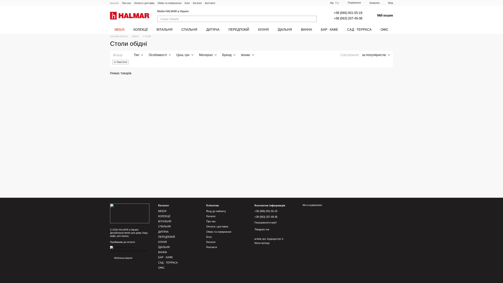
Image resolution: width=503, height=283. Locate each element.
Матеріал (206, 55)
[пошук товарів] (313, 19)
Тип (136, 55)
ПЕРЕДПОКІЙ (239, 29)
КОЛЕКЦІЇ (140, 29)
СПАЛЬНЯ (189, 29)
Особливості (158, 55)
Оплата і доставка (144, 3)
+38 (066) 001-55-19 (348, 13)
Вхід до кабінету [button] (216, 211)
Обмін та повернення (170, 3)
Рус (337, 3)
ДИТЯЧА (212, 29)
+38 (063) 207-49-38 (348, 18)
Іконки (245, 55)
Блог (187, 3)
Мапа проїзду (262, 243)
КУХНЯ (263, 29)
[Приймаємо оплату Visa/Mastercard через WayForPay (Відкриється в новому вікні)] (131, 249)
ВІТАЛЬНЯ (165, 29)
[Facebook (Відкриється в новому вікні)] (230, 3)
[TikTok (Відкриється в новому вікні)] (225, 3)
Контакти (210, 3)
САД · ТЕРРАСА (359, 29)
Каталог (114, 3)
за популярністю (374, 55)
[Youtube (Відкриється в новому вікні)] (234, 3)
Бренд (226, 55)
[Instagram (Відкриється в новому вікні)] (220, 3)
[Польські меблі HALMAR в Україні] (129, 213)
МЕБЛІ (119, 29)
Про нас (126, 3)
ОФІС (384, 29)
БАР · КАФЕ (329, 29)
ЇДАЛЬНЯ (285, 29)
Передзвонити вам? (265, 222)
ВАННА (306, 29)
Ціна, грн (182, 55)
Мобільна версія (123, 258)
